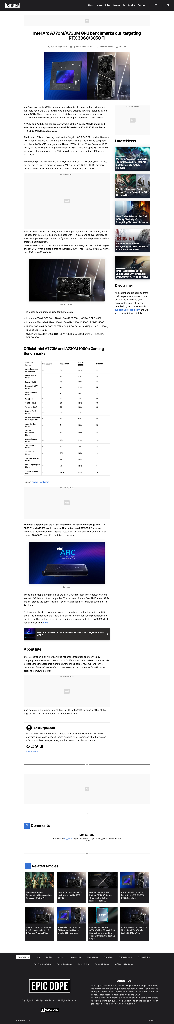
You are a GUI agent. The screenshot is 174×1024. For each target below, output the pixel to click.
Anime (108, 5)
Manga (116, 5)
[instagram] (32, 746)
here (45, 622)
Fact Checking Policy (42, 964)
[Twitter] (37, 746)
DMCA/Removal (125, 957)
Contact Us (76, 957)
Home (91, 5)
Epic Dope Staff (60, 46)
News (99, 5)
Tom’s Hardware (40, 482)
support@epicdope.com (127, 309)
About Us (61, 957)
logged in (68, 838)
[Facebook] (28, 746)
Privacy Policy (92, 957)
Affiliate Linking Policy (124, 964)
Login (38, 957)
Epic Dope (26, 1020)
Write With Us (23, 957)
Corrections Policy (64, 964)
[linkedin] (41, 746)
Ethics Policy (83, 964)
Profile (48, 957)
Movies (131, 5)
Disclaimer (108, 957)
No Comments (106, 46)
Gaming (141, 5)
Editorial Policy (144, 957)
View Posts (32, 751)
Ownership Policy (102, 964)
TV (124, 5)
